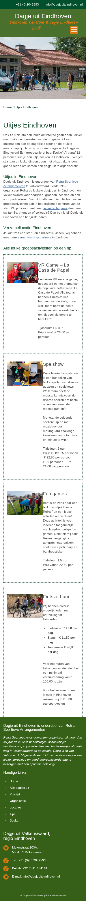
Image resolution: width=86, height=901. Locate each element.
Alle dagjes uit (19, 787)
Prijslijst (15, 794)
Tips (12, 814)
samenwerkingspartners (34, 237)
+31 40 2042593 (27, 4)
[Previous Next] (43, 68)
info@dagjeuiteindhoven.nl (64, 4)
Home (7, 107)
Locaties (15, 807)
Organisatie (18, 800)
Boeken (15, 820)
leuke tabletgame (55, 208)
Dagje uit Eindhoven (43, 16)
